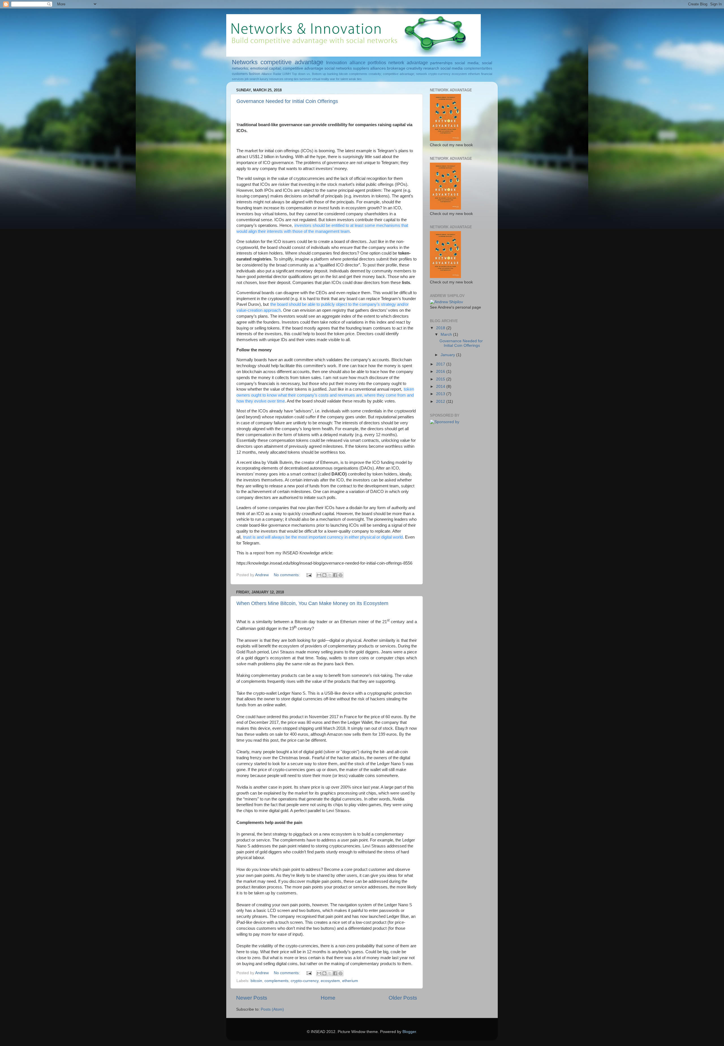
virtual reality (320, 79)
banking (332, 74)
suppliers (361, 68)
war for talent (339, 79)
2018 (441, 328)
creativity (414, 68)
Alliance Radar (271, 74)
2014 (441, 386)
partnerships (441, 63)
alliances (378, 68)
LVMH (287, 74)
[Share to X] (330, 575)
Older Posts (403, 998)
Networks (245, 62)
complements (358, 74)
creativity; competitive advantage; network (398, 74)
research (431, 68)
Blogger (409, 1032)
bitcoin (343, 74)
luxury (264, 79)
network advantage (408, 62)
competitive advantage (291, 62)
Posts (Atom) (272, 1009)
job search (252, 79)
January (448, 355)
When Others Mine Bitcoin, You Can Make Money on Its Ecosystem (312, 603)
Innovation (336, 62)
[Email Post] (309, 575)
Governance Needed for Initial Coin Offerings (287, 101)
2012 (441, 401)
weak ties (355, 79)
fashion (254, 74)
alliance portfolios (368, 62)
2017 (441, 364)
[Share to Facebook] (335, 575)
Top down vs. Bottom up (309, 74)
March (447, 334)
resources (276, 79)
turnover (305, 79)
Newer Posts (251, 998)
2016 (441, 371)
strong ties (291, 79)
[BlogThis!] (324, 575)
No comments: (287, 575)
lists (406, 282)
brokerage (396, 68)
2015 (441, 379)
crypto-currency (439, 74)
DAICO (338, 474)
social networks (338, 68)
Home (328, 998)
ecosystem (459, 74)
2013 (441, 394)
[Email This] (319, 575)
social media (451, 68)
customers (240, 74)
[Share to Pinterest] (340, 575)
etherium (474, 74)
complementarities (478, 68)
